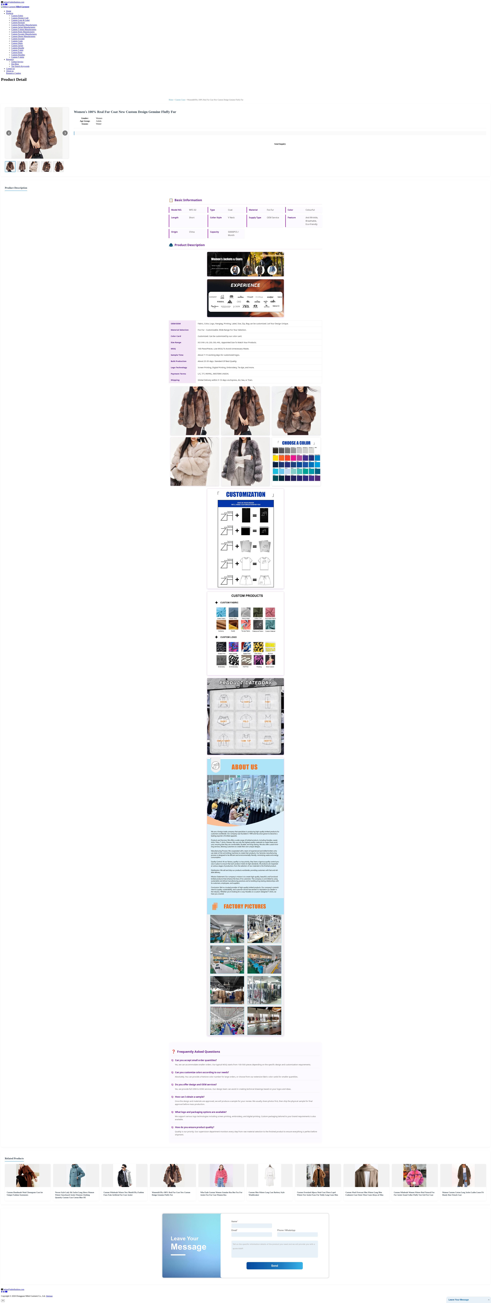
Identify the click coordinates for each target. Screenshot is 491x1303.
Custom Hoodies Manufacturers (24, 25)
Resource (10, 59)
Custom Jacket (17, 46)
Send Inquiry (280, 144)
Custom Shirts (17, 43)
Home (8, 11)
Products (9, 13)
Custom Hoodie (17, 48)
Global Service (17, 62)
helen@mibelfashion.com (14, 2)
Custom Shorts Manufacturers (23, 36)
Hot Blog (15, 64)
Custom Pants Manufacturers (23, 32)
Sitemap (49, 1296)
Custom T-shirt (17, 50)
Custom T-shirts (17, 57)
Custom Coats (17, 41)
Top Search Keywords (20, 66)
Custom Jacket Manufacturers (23, 27)
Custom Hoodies (18, 55)
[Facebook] (1, 4)
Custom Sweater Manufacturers (24, 34)
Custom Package (18, 22)
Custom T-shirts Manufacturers (23, 29)
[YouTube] (6, 4)
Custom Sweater (18, 39)
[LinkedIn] (4, 4)
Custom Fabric (17, 16)
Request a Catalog (13, 73)
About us (10, 71)
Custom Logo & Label (20, 20)
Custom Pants (16, 52)
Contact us (10, 69)
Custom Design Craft (19, 18)
